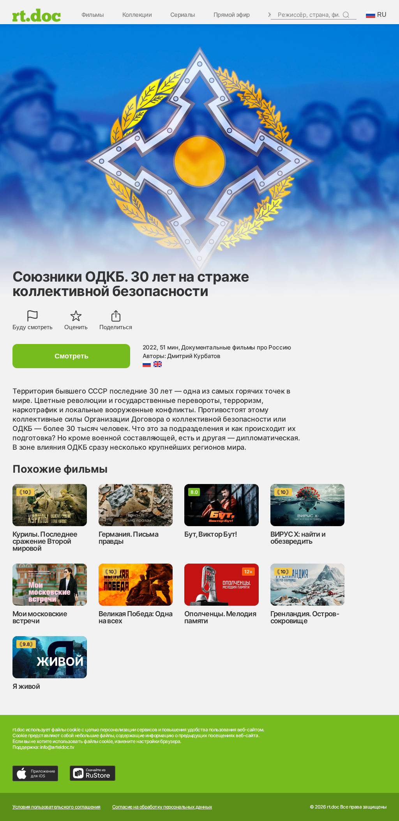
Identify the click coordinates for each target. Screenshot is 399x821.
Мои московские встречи (39, 617)
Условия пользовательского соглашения (56, 807)
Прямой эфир (231, 15)
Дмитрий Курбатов (193, 356)
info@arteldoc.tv (57, 747)
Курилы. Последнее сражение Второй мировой (45, 541)
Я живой (26, 686)
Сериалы (182, 15)
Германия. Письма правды (128, 537)
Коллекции (137, 15)
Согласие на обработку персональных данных (162, 807)
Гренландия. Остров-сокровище (304, 617)
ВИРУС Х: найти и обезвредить (297, 537)
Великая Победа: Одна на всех (136, 617)
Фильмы (92, 15)
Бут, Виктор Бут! (210, 534)
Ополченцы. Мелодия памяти (220, 617)
